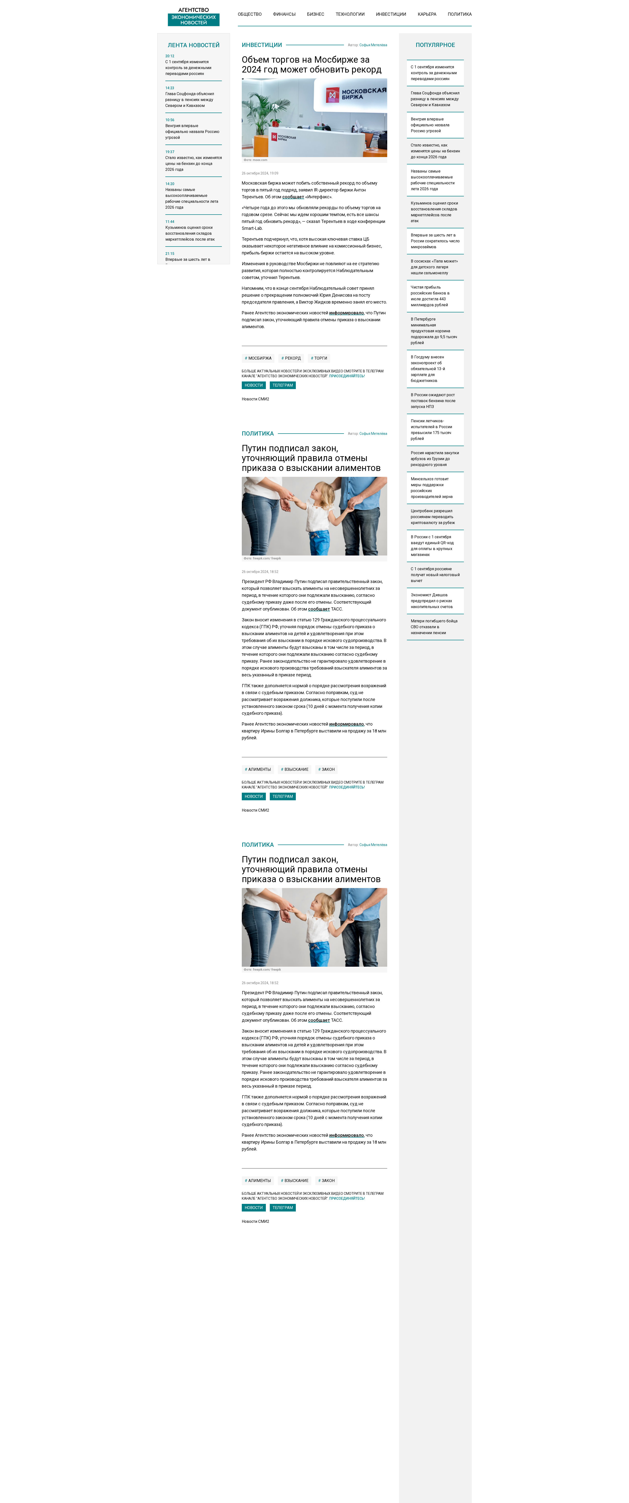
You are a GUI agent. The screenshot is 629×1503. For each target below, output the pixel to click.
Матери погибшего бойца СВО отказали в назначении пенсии (434, 627)
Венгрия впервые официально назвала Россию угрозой (430, 125)
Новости (254, 385)
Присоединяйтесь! (347, 376)
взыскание (296, 769)
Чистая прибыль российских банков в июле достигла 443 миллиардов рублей (430, 296)
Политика (460, 14)
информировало (346, 312)
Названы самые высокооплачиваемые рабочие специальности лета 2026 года (433, 180)
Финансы (284, 14)
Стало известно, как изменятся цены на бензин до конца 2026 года (435, 151)
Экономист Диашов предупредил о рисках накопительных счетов (432, 601)
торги (320, 358)
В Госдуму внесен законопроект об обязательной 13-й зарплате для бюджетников (428, 369)
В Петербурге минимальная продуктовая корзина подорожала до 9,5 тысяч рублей (434, 331)
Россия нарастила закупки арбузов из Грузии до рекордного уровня (435, 459)
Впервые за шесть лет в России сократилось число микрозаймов (435, 241)
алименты (259, 769)
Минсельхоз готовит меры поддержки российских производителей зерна (432, 488)
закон (328, 769)
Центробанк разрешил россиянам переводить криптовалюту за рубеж (433, 517)
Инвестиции (391, 14)
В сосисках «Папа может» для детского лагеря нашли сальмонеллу (434, 267)
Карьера (427, 14)
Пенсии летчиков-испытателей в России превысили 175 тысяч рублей (431, 430)
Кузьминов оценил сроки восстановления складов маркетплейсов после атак (434, 212)
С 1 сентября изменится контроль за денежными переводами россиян (434, 73)
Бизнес (315, 14)
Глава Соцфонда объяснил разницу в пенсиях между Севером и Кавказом (435, 99)
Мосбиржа (259, 358)
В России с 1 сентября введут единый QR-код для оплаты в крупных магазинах (432, 546)
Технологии (350, 14)
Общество (250, 14)
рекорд (292, 358)
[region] (193, 160)
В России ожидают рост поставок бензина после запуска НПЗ (433, 401)
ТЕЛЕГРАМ (283, 385)
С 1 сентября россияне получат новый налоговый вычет (435, 575)
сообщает (293, 196)
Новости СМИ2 (255, 399)
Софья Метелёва (373, 45)
